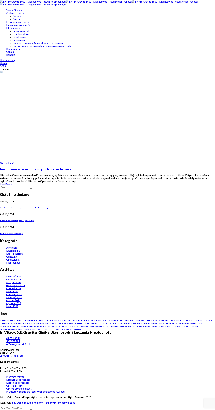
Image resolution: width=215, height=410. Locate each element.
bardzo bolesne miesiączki (116, 320)
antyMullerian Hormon (13, 320)
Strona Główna (14, 9)
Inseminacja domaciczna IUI (104, 323)
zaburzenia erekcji (46, 329)
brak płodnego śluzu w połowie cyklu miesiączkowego (160, 320)
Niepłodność (7, 162)
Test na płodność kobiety (146, 326)
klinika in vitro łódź (143, 323)
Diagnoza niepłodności (18, 24)
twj (8, 329)
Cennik (10, 51)
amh (2, 320)
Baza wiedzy (13, 48)
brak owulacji (132, 320)
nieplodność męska (34, 326)
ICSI (74, 323)
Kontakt (10, 54)
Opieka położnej (21, 33)
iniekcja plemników (84, 323)
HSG (71, 323)
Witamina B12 (21, 329)
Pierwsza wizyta (21, 30)
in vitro (119, 323)
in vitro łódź (126, 323)
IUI (132, 323)
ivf (135, 323)
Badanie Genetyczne (32, 320)
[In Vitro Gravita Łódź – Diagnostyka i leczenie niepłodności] (33, 1)
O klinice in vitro (15, 12)
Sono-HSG (132, 326)
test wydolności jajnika (166, 326)
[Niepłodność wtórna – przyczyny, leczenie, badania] (66, 159)
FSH (67, 323)
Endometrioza (60, 323)
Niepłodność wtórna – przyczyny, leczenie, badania (35, 169)
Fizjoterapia (19, 36)
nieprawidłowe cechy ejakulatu (55, 326)
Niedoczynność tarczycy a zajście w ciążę (17, 221)
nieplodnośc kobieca (17, 326)
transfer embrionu (183, 326)
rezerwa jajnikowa (120, 326)
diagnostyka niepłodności (25, 323)
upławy (12, 329)
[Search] (31, 188)
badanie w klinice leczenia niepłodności (89, 320)
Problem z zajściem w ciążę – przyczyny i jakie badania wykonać (26, 208)
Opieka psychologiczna (19, 388)
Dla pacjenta (13, 27)
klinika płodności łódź (160, 323)
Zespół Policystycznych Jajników (67, 329)
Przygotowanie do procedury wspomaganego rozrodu (42, 45)
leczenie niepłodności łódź (180, 323)
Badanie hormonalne (50, 320)
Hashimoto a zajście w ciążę (11, 233)
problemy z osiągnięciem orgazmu (98, 326)
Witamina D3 (32, 329)
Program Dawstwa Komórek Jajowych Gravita (38, 42)
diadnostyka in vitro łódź (193, 320)
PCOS (81, 326)
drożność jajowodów (45, 323)
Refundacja (19, 39)
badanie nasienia (66, 320)
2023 (3, 66)
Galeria (16, 18)
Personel (17, 15)
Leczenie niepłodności (18, 21)
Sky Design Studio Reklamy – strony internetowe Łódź (43, 402)
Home (3, 63)
